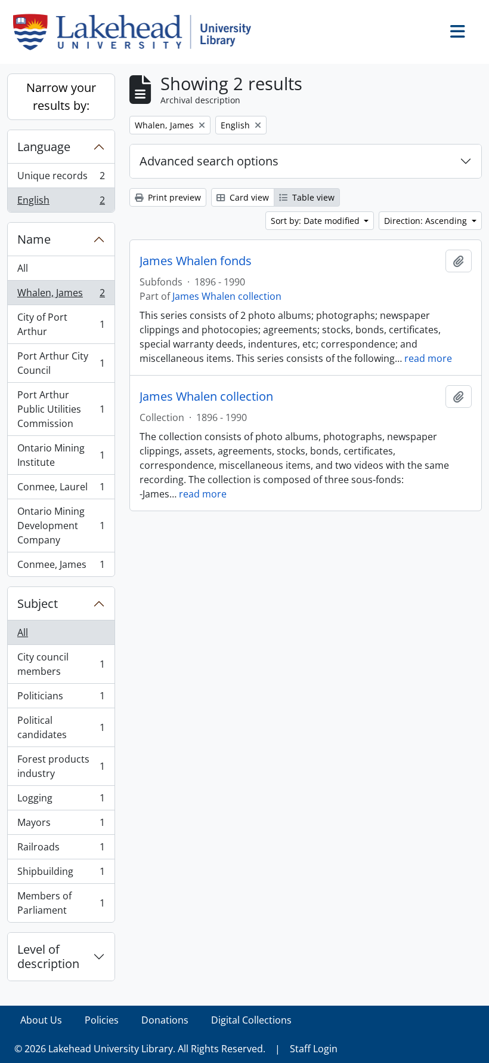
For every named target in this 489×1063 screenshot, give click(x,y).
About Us (41, 1020)
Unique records (61, 178)
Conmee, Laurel (61, 489)
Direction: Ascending (426, 220)
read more (428, 358)
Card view (248, 197)
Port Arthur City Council (61, 363)
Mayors (61, 825)
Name (34, 239)
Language (43, 147)
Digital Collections (251, 1020)
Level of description (48, 956)
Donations (164, 1020)
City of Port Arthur (61, 324)
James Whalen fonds (196, 261)
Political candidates (61, 727)
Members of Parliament (61, 903)
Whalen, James (61, 295)
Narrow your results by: (61, 96)
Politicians (61, 698)
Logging (61, 800)
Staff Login (314, 1048)
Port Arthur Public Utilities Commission (61, 409)
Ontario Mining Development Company (61, 525)
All (22, 268)
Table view (312, 197)
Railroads (61, 849)
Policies (102, 1020)
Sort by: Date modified (316, 220)
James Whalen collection (226, 296)
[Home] (137, 32)
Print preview (173, 197)
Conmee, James (61, 567)
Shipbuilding (61, 874)
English (61, 202)
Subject (37, 603)
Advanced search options (209, 161)
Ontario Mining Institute (61, 455)
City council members (61, 664)
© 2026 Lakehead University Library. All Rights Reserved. (139, 1048)
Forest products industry (61, 766)
